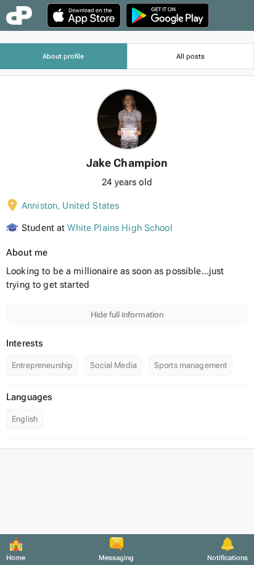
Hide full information (127, 314)
